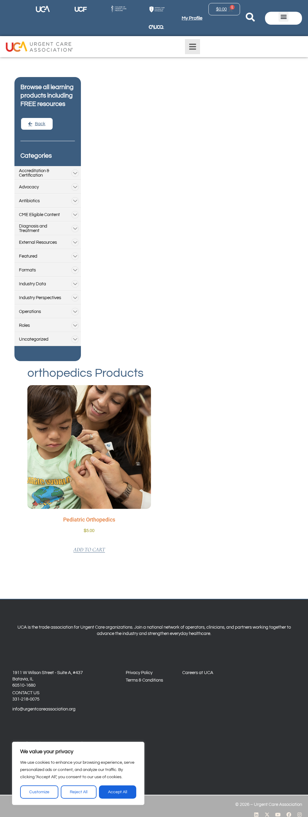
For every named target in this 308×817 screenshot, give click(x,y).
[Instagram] (299, 814)
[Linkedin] (256, 814)
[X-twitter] (267, 814)
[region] (78, 773)
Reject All (79, 792)
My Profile (192, 18)
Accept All (117, 792)
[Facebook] (288, 814)
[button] (283, 17)
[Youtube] (278, 814)
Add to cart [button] (89, 549)
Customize (39, 792)
